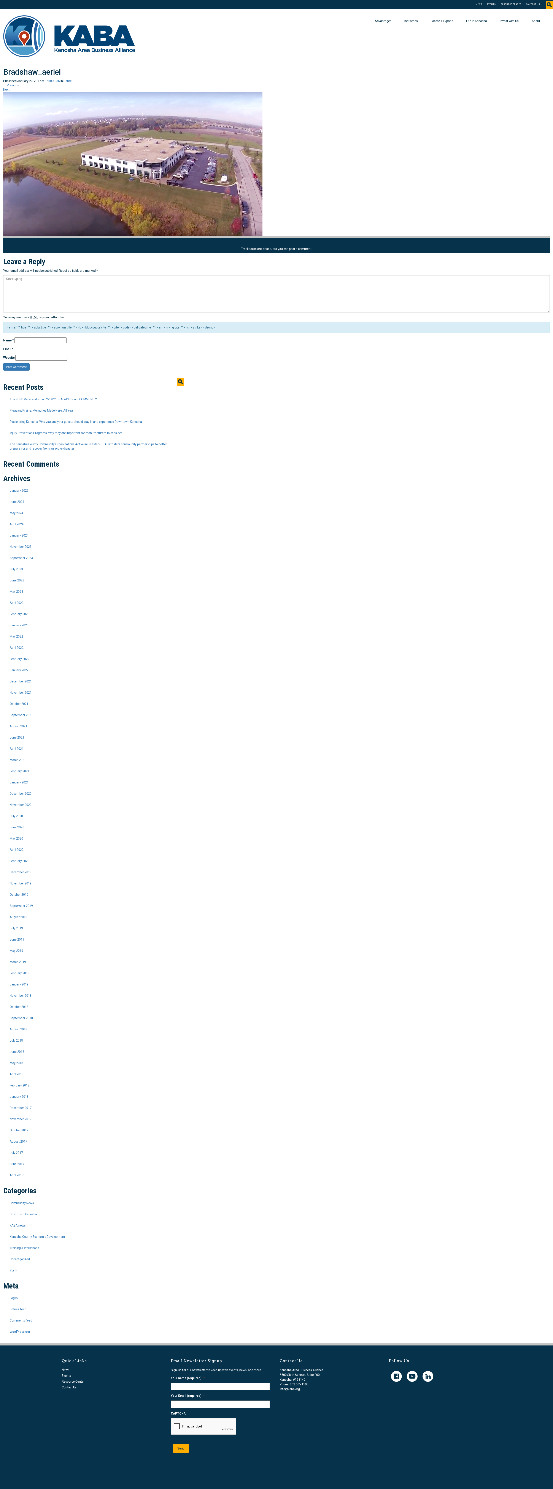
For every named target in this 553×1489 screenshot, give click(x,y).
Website (9, 357)
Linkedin (428, 1376)
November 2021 (21, 692)
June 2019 (17, 939)
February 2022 (19, 659)
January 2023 (19, 625)
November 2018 (21, 995)
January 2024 (19, 535)
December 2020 (21, 793)
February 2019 (19, 973)
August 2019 (18, 917)
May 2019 (16, 950)
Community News (22, 1203)
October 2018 (19, 1007)
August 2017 (18, 1141)
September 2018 (21, 1018)
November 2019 (21, 883)
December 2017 (21, 1108)
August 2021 (18, 726)
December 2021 (21, 681)
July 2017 (16, 1152)
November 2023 (21, 546)
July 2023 (16, 569)
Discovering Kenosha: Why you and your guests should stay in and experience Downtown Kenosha (76, 421)
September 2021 (21, 715)
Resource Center (511, 4)
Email (8, 349)
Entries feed (18, 1309)
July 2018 (16, 1040)
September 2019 (21, 906)
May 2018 (16, 1063)
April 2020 (17, 849)
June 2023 (17, 580)
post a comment (300, 249)
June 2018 (17, 1051)
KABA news (18, 1225)
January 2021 (19, 782)
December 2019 (21, 872)
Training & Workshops (24, 1248)
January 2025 (19, 490)
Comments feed (21, 1320)
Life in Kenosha (476, 21)
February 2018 (19, 1085)
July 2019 (16, 928)
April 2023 (17, 603)
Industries (411, 21)
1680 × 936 (52, 81)
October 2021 (19, 704)
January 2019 (19, 984)
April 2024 (17, 524)
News (479, 4)
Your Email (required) (188, 1395)
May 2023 (16, 591)
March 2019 (18, 962)
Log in (14, 1298)
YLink (13, 1270)
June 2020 (17, 827)
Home (68, 81)
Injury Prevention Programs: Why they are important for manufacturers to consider (66, 433)
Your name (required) (188, 1378)
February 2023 (19, 614)
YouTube (412, 1376)
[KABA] (69, 36)
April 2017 (17, 1175)
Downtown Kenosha (23, 1214)
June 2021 (17, 737)
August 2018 (18, 1029)
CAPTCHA (178, 1413)
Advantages (383, 21)
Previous (11, 85)
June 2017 (17, 1164)
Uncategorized (20, 1259)
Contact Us (533, 4)
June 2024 (17, 502)
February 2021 (19, 771)
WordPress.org (20, 1331)
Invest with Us (509, 21)
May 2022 (16, 636)
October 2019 (19, 894)
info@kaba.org (290, 1389)
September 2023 (21, 558)
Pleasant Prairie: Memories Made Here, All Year (42, 410)
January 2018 (19, 1096)
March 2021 (18, 760)
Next (8, 89)
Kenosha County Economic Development (37, 1236)
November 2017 (21, 1119)
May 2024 (16, 513)
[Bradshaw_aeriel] (132, 163)
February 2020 (19, 861)
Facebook (396, 1376)
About (536, 21)
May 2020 (16, 838)
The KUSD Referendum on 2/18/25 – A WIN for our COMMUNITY (53, 399)
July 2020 (16, 816)
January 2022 (19, 670)
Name (8, 340)
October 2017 (19, 1130)
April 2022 (17, 647)
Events (491, 4)
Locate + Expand (442, 21)
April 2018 (17, 1074)
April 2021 (17, 748)
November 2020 (21, 805)
